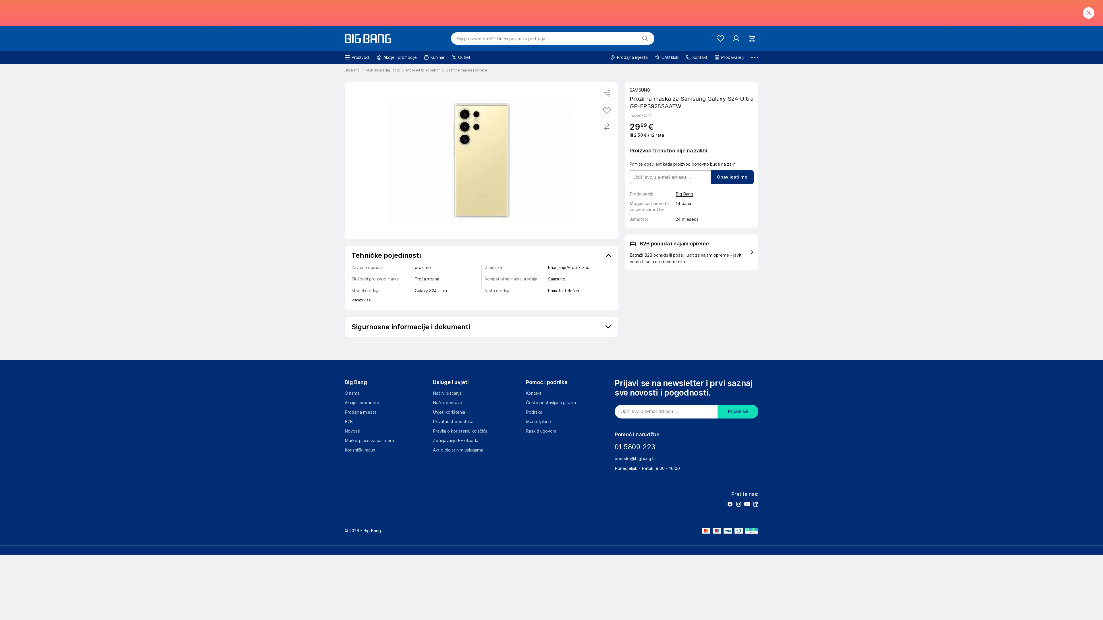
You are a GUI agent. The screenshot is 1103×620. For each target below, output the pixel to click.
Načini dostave (447, 402)
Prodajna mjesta (361, 412)
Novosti (352, 431)
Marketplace (538, 421)
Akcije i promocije (362, 402)
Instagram (738, 504)
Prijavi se (738, 411)
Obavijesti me (732, 177)
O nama (352, 393)
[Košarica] (751, 38)
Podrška (534, 412)
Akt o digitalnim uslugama (458, 450)
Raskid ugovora (541, 431)
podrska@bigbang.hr (635, 458)
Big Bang (684, 194)
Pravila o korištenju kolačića (460, 431)
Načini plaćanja (447, 393)
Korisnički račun (360, 450)
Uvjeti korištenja (449, 412)
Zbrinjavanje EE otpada (455, 440)
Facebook (729, 504)
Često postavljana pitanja (551, 402)
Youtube (747, 504)
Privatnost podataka (453, 421)
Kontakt (533, 393)
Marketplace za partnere (369, 440)
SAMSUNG (640, 90)
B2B (349, 421)
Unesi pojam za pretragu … (503, 38)
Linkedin (755, 504)
